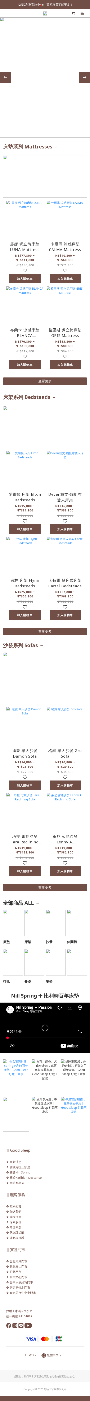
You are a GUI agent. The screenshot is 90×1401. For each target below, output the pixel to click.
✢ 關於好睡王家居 (18, 1167)
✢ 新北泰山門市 (16, 1266)
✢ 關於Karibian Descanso (24, 1178)
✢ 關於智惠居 (15, 1183)
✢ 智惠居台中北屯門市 (21, 1293)
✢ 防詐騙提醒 (15, 1232)
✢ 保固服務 (13, 1222)
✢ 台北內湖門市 (16, 1261)
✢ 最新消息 (13, 1162)
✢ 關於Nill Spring (18, 1172)
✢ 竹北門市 (13, 1272)
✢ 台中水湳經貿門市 (19, 1282)
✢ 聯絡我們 (13, 1212)
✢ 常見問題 (13, 1227)
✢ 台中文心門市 (16, 1277)
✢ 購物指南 (13, 1217)
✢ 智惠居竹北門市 (18, 1287)
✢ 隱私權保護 (15, 1238)
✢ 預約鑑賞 (13, 1206)
